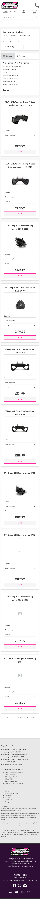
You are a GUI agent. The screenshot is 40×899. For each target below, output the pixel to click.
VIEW (20, 152)
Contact (7, 791)
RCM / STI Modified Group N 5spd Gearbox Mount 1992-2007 (20, 103)
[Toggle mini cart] (35, 12)
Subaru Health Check (11, 781)
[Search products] (37, 17)
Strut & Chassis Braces (10, 78)
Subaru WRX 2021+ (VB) (9, 762)
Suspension (13, 35)
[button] (20, 135)
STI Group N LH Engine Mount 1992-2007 (20, 536)
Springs (5, 72)
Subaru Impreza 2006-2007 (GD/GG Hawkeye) (16, 759)
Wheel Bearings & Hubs (10, 84)
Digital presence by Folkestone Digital (20, 866)
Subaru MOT (8, 779)
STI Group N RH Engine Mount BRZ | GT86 (20, 660)
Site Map (7, 797)
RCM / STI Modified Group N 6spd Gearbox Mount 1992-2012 (20, 165)
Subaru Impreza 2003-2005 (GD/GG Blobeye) (16, 757)
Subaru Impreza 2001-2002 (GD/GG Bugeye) (15, 754)
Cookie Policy (8, 799)
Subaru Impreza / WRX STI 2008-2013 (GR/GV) (16, 749)
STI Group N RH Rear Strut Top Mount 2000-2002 (20, 598)
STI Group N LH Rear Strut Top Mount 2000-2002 (20, 227)
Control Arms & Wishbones (11, 69)
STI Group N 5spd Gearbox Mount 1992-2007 (20, 413)
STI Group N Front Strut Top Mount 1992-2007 (20, 289)
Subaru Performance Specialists (14, 772)
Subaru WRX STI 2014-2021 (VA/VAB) (13, 764)
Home (5, 35)
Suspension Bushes (9, 81)
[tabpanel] (20, 77)
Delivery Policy (9, 795)
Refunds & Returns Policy (12, 793)
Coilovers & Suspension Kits (12, 66)
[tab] (8, 56)
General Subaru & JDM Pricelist (14, 783)
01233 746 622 (20, 875)
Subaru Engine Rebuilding (12, 777)
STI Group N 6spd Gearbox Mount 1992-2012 (20, 351)
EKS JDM (8, 861)
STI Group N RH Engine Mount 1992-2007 (20, 475)
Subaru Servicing (10, 774)
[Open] (20, 24)
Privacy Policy (8, 802)
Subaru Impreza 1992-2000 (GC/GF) (13, 752)
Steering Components (10, 75)
